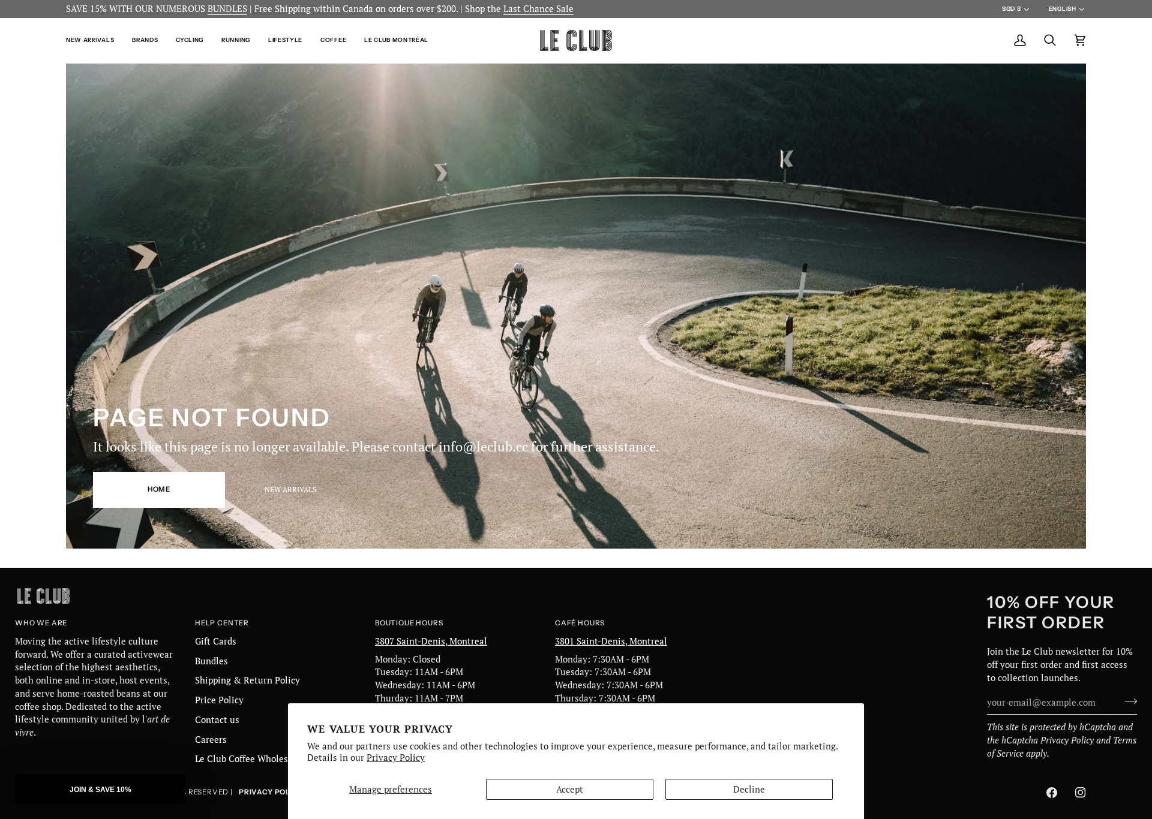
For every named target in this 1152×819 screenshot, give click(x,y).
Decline (749, 789)
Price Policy (219, 700)
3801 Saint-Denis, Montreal (611, 641)
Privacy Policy (396, 757)
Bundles (211, 661)
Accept (569, 789)
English (1062, 8)
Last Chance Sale (538, 8)
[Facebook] (1051, 792)
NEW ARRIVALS (290, 489)
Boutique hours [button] (409, 623)
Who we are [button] (41, 623)
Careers (211, 739)
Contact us (217, 719)
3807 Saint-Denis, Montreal (431, 641)
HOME (159, 489)
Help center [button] (222, 623)
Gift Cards (215, 641)
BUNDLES (227, 8)
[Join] (1127, 700)
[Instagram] (1080, 792)
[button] (94, 40)
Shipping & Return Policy (247, 680)
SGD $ (1011, 8)
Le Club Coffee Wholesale (248, 758)
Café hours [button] (580, 623)
